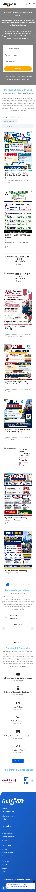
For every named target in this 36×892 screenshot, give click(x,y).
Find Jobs (18, 69)
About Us (4, 868)
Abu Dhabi (20, 264)
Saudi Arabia (10, 439)
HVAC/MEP (25, 463)
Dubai (8, 247)
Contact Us (5, 865)
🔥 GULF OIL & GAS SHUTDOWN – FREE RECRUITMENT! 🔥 (18, 430)
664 (24, 585)
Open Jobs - (14, 618)
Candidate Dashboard (8, 837)
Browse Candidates (7, 833)
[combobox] (19, 55)
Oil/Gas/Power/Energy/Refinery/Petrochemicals (18, 180)
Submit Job (4, 856)
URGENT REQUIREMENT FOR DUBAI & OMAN (18, 236)
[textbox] (17, 55)
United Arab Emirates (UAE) (14, 336)
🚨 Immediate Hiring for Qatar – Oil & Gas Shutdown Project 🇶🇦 (17, 383)
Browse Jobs (5, 830)
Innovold (17, 881)
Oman (23, 465)
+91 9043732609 (8, 812)
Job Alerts (4, 840)
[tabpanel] (18, 622)
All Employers (5, 849)
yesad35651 (14, 615)
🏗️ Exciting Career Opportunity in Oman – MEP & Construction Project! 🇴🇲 (25, 454)
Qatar (8, 182)
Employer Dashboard (7, 852)
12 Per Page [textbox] (8, 126)
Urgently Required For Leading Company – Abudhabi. (16, 519)
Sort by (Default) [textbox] (9, 121)
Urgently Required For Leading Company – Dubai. (16, 571)
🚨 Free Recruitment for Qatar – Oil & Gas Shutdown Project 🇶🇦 (17, 174)
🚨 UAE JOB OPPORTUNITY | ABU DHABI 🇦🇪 (17, 327)
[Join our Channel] (30, 887)
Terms (3, 871)
